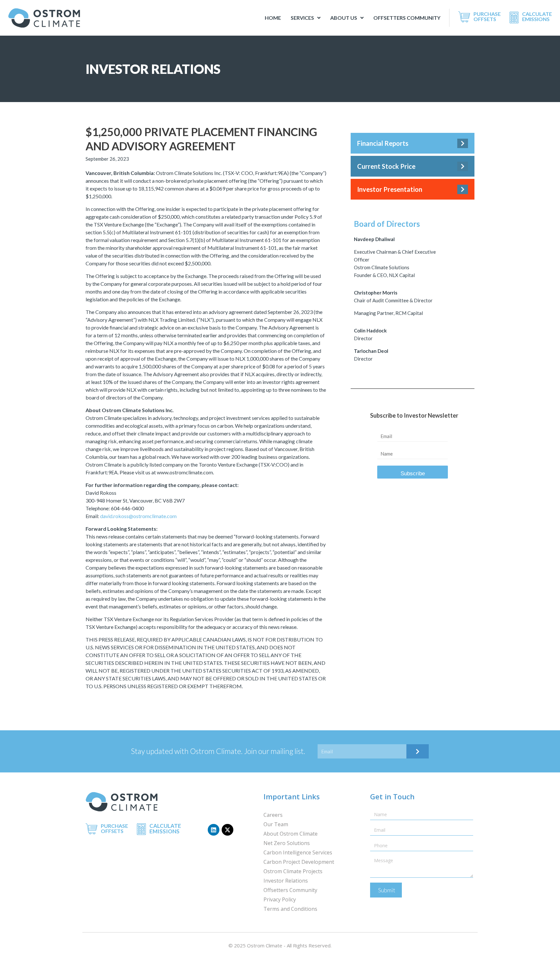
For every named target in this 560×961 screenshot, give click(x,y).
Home (273, 18)
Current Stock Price (386, 166)
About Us (343, 18)
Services (302, 18)
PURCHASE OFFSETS (487, 16)
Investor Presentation (389, 189)
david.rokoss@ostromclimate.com (138, 516)
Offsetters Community (406, 18)
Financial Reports (382, 143)
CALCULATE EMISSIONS (537, 16)
